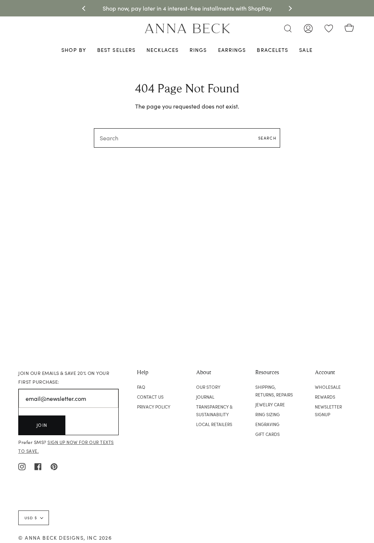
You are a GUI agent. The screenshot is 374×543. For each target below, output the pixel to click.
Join (42, 425)
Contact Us (150, 397)
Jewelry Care (270, 404)
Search (267, 138)
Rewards (325, 397)
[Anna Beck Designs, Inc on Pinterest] (54, 466)
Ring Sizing (267, 414)
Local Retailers (214, 424)
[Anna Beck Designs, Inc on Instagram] (22, 466)
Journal (205, 397)
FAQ (141, 387)
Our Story (208, 387)
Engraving (267, 424)
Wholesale (328, 387)
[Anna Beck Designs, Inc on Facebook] (38, 466)
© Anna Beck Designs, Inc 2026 (65, 537)
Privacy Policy (153, 407)
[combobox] (187, 138)
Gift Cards (267, 434)
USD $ (30, 517)
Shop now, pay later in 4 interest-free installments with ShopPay (187, 8)
